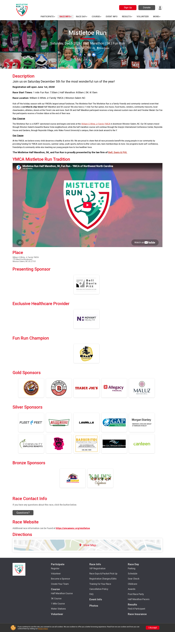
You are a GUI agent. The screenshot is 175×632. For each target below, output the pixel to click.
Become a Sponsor (60, 578)
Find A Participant (136, 608)
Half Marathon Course (62, 593)
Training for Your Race (100, 584)
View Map (89, 545)
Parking (131, 568)
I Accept (152, 627)
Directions (104, 48)
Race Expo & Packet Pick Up (103, 573)
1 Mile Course (58, 603)
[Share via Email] (89, 55)
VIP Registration (97, 568)
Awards (131, 589)
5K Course (56, 598)
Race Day (81, 16)
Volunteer (143, 16)
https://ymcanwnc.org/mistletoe (73, 528)
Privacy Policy (43, 629)
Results (126, 16)
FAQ (91, 594)
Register (55, 568)
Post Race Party (136, 594)
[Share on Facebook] (80, 55)
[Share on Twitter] (85, 55)
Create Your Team (60, 584)
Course (96, 16)
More (156, 16)
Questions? (23, 512)
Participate (47, 16)
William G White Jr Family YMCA (95, 124)
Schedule (132, 573)
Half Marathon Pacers (139, 599)
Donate (147, 7)
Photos (93, 605)
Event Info (111, 16)
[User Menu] (160, 7)
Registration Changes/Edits (103, 578)
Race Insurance (137, 614)
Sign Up (128, 7)
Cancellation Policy (98, 589)
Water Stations (58, 608)
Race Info (65, 16)
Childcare (132, 584)
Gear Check (133, 578)
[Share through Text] (94, 55)
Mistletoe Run (87, 32)
